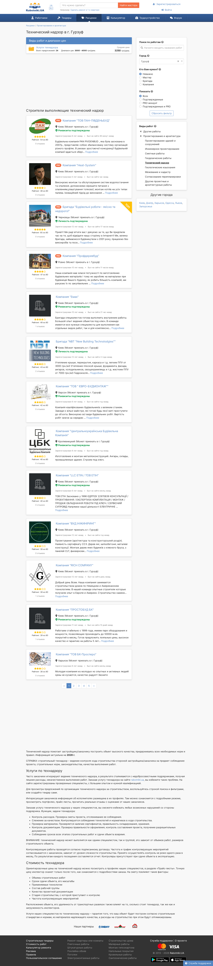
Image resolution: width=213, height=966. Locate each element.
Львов (178, 202)
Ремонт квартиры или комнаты (85, 940)
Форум (178, 17)
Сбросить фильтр (162, 113)
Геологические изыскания (160, 167)
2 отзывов (40, 371)
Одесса (169, 202)
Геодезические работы (158, 158)
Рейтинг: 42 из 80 (40, 405)
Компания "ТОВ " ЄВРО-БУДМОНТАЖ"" (82, 386)
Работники (41, 17)
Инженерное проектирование (162, 148)
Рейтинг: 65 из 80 (40, 232)
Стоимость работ (36, 944)
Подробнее (91, 151)
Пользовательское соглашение (44, 958)
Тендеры (66, 17)
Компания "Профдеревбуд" (81, 256)
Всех (145, 96)
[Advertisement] (79, 80)
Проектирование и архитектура (161, 136)
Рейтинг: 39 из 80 (40, 549)
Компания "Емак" (67, 297)
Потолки (72, 954)
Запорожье (145, 206)
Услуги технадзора (47, 47)
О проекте (181, 940)
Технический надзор (157, 162)
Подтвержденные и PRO (157, 106)
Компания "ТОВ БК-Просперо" (76, 654)
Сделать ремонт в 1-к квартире (85, 10)
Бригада (147, 80)
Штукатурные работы (79, 947)
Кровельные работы (120, 954)
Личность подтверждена (73, 221)
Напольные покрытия (121, 951)
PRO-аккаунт (150, 103)
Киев (142, 202)
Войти (168, 9)
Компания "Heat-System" (79, 165)
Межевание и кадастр (158, 172)
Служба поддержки (200, 963)
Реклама (31, 951)
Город (142, 55)
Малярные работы (119, 944)
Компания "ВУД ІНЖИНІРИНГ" (76, 523)
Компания (148, 84)
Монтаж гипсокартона (121, 947)
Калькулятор (118, 17)
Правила (31, 954)
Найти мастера (128, 5)
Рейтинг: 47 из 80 (40, 275)
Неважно (148, 74)
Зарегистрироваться (168, 4)
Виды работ (146, 126)
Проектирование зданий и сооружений (160, 142)
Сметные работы (155, 153)
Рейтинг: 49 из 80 (40, 322)
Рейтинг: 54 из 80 (40, 140)
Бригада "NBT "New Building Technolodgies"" (86, 341)
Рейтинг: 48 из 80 (40, 191)
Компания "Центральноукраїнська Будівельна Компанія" (86, 433)
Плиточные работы (78, 944)
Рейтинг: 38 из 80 (40, 672)
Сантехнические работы (123, 958)
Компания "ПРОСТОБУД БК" (75, 609)
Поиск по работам (150, 42)
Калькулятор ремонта (38, 947)
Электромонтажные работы (83, 958)
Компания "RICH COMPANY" (74, 565)
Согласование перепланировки (163, 176)
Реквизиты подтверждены (74, 130)
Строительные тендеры (39, 940)
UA (51, 5)
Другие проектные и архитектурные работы (158, 183)
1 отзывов (40, 326)
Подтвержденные (153, 99)
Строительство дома (121, 940)
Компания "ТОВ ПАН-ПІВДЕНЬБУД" (86, 120)
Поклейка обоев (76, 951)
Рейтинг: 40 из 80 (40, 459)
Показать (145, 91)
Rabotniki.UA (177, 952)
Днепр (149, 202)
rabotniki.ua (137, 779)
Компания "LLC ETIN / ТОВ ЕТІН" (77, 475)
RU (51, 8)
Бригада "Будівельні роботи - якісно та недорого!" (85, 209)
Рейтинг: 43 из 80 (40, 367)
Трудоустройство (149, 17)
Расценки (91, 17)
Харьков (159, 202)
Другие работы (152, 131)
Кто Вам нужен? (149, 69)
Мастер (147, 77)
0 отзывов (40, 144)
